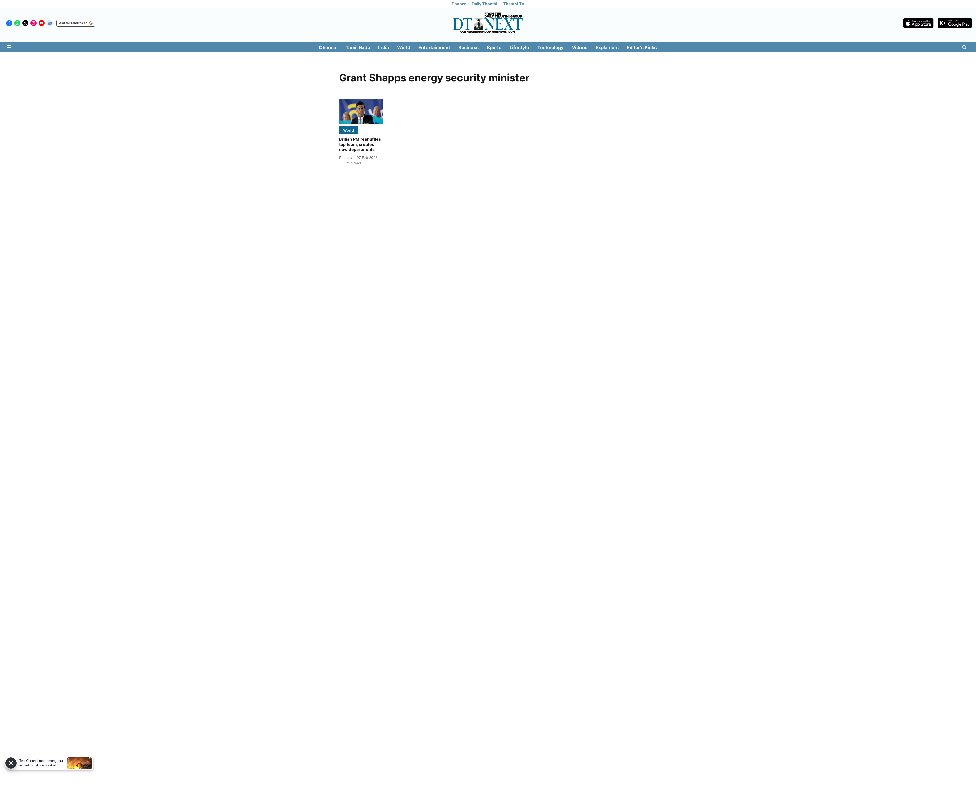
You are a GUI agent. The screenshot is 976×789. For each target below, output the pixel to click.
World (403, 47)
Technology (550, 47)
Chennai (328, 47)
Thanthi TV (513, 4)
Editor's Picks (642, 47)
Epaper (459, 4)
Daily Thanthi (484, 4)
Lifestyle (519, 47)
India (383, 47)
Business (468, 47)
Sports (494, 47)
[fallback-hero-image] (361, 111)
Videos (579, 47)
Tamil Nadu (358, 47)
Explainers (607, 47)
